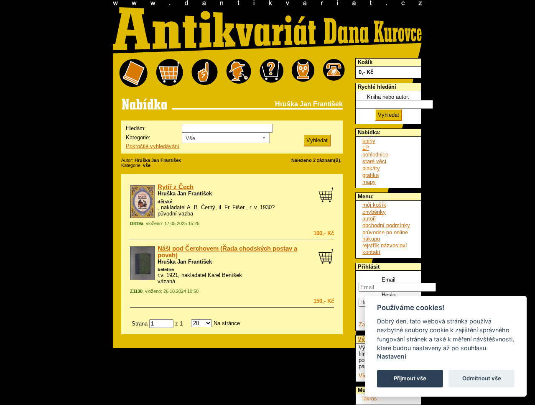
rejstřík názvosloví (384, 245)
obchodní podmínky (386, 225)
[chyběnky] (238, 73)
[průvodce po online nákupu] (271, 73)
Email (388, 280)
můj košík (374, 205)
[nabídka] (133, 73)
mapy (369, 182)
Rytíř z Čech (176, 187)
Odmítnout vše (481, 378)
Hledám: (136, 128)
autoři (369, 218)
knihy (368, 141)
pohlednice (375, 154)
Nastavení (391, 356)
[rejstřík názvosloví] (303, 73)
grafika (370, 175)
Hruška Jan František (185, 193)
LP (365, 148)
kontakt (371, 252)
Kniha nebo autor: (388, 97)
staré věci (374, 161)
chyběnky (374, 212)
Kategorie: (138, 137)
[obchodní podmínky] (204, 73)
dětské (165, 201)
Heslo (388, 295)
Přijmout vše (410, 378)
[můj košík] (169, 73)
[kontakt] (334, 73)
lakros (369, 398)
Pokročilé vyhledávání (152, 146)
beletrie (166, 269)
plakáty (371, 168)
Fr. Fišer (234, 207)
